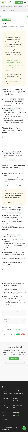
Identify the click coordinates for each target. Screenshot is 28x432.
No (23, 334)
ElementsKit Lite (10, 67)
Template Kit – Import (12, 60)
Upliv (6, 320)
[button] (25, 2)
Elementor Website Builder (13, 62)
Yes (18, 334)
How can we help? (17, 329)
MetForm (8, 70)
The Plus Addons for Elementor (14, 65)
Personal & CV (7, 19)
